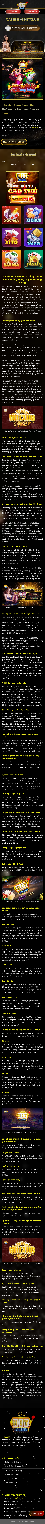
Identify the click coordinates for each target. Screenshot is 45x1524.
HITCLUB (6, 1437)
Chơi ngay (36, 1513)
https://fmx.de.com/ (20, 1498)
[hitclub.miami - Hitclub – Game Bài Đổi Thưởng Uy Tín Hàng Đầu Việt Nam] (22, 4)
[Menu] (3, 4)
